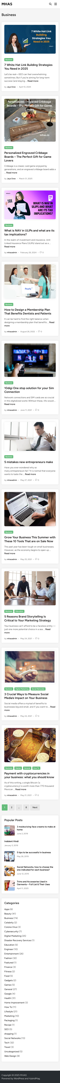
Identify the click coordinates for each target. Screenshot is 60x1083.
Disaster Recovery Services (17, 940)
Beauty (7, 913)
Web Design (10, 1056)
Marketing (9, 1016)
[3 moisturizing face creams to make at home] (9, 827)
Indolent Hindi (11, 841)
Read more (32, 81)
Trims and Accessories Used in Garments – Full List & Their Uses (33, 883)
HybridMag (34, 1078)
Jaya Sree (11, 87)
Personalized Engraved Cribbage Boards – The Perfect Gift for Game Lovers (27, 156)
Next (35, 807)
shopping (8, 1033)
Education (19, 611)
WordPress (19, 1078)
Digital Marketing (21, 689)
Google (8, 993)
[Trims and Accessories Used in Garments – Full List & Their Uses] (9, 882)
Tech (6, 1042)
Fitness (7, 971)
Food (6, 976)
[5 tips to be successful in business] (9, 852)
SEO (6, 1029)
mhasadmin (12, 252)
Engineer (8, 949)
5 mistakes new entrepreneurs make (28, 462)
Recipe (7, 1025)
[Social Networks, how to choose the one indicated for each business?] (9, 867)
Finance (8, 967)
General (27, 768)
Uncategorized (11, 1051)
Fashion (8, 958)
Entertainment (11, 953)
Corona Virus (10, 927)
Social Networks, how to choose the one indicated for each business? (35, 868)
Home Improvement (14, 1002)
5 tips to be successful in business (34, 852)
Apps (6, 909)
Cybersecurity (11, 931)
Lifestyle (8, 1011)
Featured (8, 962)
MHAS (7, 4)
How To (36, 768)
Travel (7, 1047)
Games (18, 768)
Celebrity (9, 922)
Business (8, 60)
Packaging (9, 1020)
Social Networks (38, 689)
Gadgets (8, 980)
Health (7, 998)
